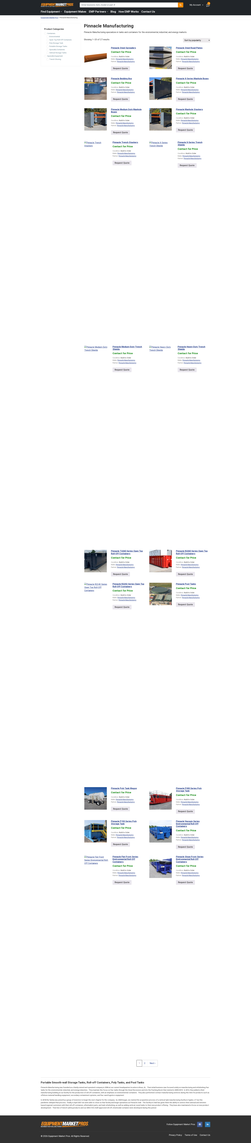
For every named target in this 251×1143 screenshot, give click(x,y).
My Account (195, 5)
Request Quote (120, 68)
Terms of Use (191, 1135)
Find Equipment (50, 11)
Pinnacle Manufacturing (124, 59)
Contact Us (148, 11)
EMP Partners (97, 11)
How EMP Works (129, 11)
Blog (113, 11)
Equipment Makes (75, 11)
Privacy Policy (175, 1135)
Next (152, 1063)
